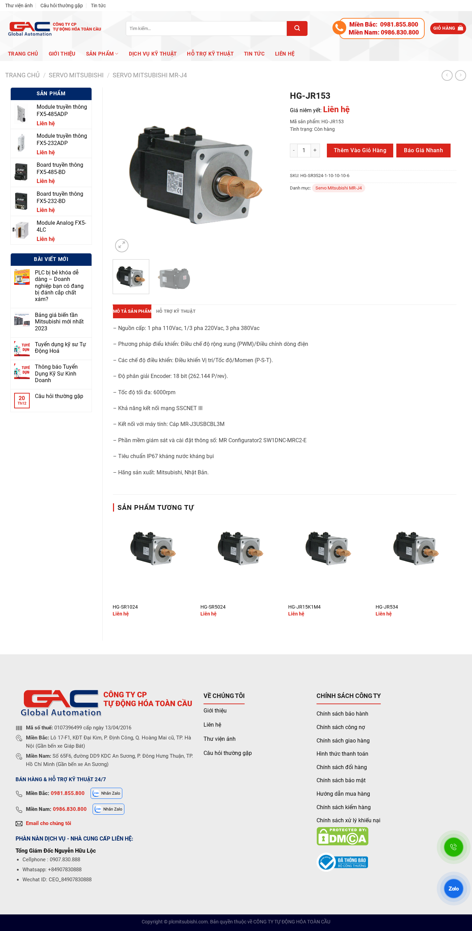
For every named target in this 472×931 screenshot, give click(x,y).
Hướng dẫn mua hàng (343, 794)
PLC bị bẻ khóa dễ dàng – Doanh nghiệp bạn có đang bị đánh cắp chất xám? (59, 285)
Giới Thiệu (62, 54)
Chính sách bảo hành (342, 713)
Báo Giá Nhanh (423, 150)
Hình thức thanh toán (342, 753)
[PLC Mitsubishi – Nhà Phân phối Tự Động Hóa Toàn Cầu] (53, 28)
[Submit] (297, 28)
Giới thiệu (215, 710)
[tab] (132, 311)
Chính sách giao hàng (343, 740)
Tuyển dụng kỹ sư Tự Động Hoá (60, 347)
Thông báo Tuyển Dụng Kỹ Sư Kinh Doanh (56, 373)
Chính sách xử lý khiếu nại (348, 820)
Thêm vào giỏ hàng (360, 150)
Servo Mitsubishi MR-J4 (150, 75)
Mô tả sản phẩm (132, 311)
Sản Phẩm (100, 54)
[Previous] (125, 170)
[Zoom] (122, 245)
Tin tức (98, 5)
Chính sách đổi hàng (342, 767)
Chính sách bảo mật (341, 780)
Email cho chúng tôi (48, 823)
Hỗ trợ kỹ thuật (210, 54)
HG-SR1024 (125, 607)
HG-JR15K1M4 (304, 607)
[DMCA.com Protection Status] (342, 836)
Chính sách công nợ (341, 727)
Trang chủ (23, 54)
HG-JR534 (387, 607)
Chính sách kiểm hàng (344, 807)
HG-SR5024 (213, 607)
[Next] (267, 170)
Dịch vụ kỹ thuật (153, 54)
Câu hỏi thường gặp (61, 5)
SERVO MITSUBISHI (76, 75)
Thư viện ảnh (19, 5)
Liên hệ (284, 54)
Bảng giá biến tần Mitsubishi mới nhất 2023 (59, 321)
